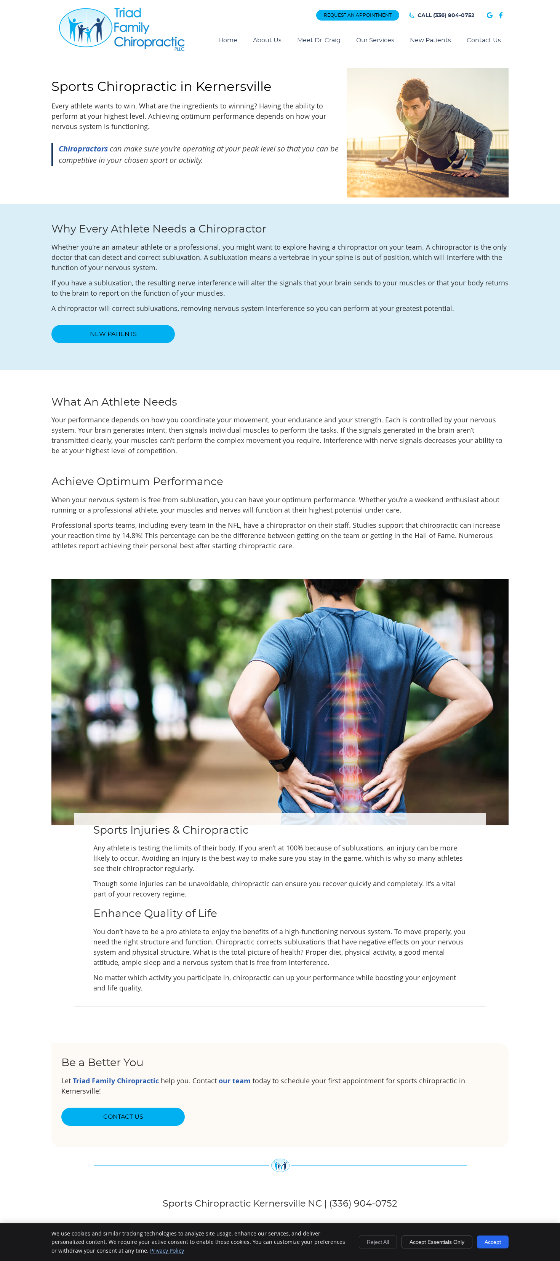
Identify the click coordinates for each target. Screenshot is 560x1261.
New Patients (430, 40)
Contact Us (484, 40)
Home (227, 40)
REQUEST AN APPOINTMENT (358, 15)
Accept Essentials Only (437, 1242)
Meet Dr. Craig (319, 40)
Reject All (378, 1242)
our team (235, 1081)
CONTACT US (123, 1117)
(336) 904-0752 (453, 15)
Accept (493, 1242)
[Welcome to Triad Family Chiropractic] (122, 49)
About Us (267, 40)
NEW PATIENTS (113, 334)
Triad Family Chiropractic (116, 1081)
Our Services (375, 40)
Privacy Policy (167, 1250)
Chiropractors (83, 148)
